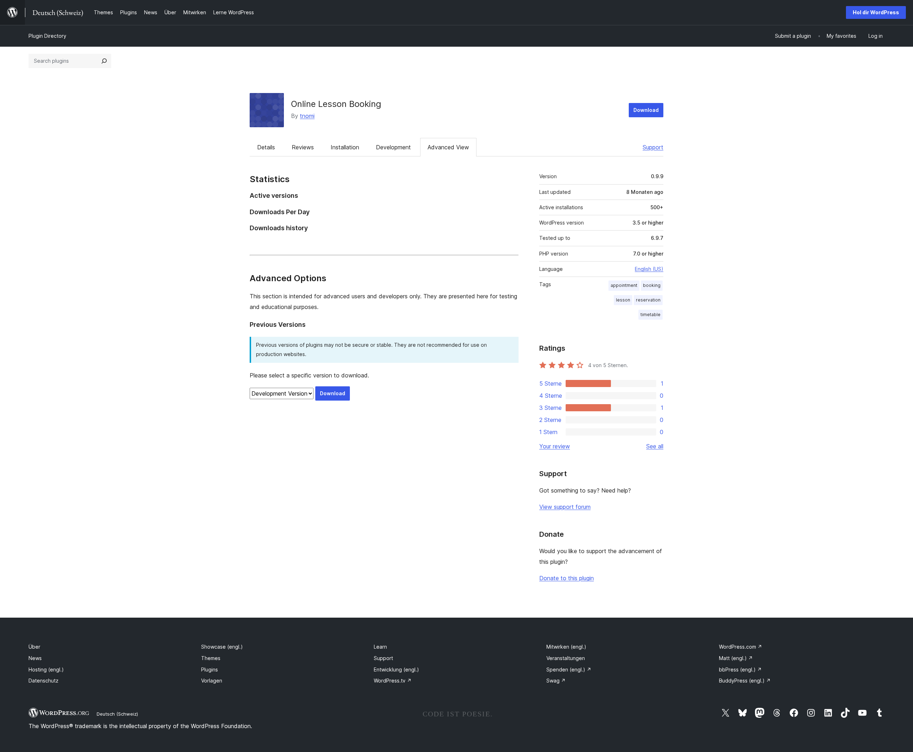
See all (654, 446)
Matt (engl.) (736, 658)
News (35, 658)
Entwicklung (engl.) (396, 669)
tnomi (307, 115)
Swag (556, 681)
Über (34, 647)
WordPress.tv (393, 681)
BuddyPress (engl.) (745, 681)
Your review (554, 446)
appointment (624, 285)
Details (266, 147)
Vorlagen (211, 681)
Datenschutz (43, 681)
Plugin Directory (47, 36)
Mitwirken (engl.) (566, 647)
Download (646, 110)
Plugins (209, 669)
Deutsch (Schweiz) (117, 714)
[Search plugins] (104, 61)
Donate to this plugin (566, 578)
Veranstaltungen (565, 658)
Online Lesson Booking (336, 104)
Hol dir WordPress (876, 12)
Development (393, 147)
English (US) (649, 269)
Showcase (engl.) (222, 647)
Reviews (303, 147)
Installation (345, 147)
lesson (623, 300)
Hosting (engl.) (46, 669)
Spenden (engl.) (568, 669)
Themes (210, 658)
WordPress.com (740, 647)
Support (653, 147)
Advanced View (448, 147)
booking (651, 285)
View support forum (565, 506)
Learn (380, 647)
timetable (650, 314)
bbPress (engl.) (740, 669)
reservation (648, 300)
